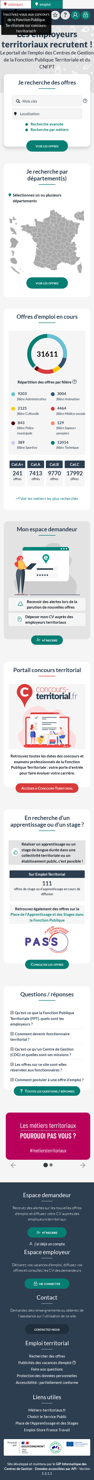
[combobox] (50, 113)
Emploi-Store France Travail (47, 1430)
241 (17, 473)
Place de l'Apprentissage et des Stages (47, 1423)
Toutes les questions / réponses (49, 1091)
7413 (35, 473)
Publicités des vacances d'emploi (44, 1362)
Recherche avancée (46, 124)
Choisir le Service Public (47, 1416)
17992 (74, 473)
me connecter (49, 1283)
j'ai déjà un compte (49, 1244)
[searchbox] (34, 114)
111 (47, 883)
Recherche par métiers (49, 129)
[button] (85, 101)
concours (15, 4)
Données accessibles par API (55, 1469)
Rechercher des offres (47, 1356)
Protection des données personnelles (47, 1375)
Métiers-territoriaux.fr (47, 1410)
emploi (45, 4)
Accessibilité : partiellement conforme (47, 1382)
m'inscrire (49, 640)
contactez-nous (47, 1329)
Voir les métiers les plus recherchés (49, 498)
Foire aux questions (47, 1369)
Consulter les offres (47, 964)
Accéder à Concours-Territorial (47, 788)
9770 (54, 473)
